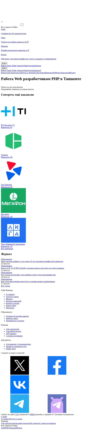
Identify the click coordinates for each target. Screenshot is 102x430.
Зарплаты (65, 73)
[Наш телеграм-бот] (57, 412)
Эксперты (40, 73)
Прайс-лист (11, 349)
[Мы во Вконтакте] (19, 393)
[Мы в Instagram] (57, 393)
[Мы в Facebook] (57, 374)
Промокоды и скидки (15, 321)
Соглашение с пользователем (18, 344)
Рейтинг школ (12, 318)
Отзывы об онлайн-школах (17, 316)
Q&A (7, 428)
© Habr (4, 417)
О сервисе (10, 294)
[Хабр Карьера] (10, 25)
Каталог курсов (12, 303)
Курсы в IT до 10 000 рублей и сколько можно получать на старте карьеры (32, 268)
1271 (17, 414)
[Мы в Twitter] (19, 374)
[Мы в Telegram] (19, 412)
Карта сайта (11, 306)
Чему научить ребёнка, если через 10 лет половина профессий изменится (32, 261)
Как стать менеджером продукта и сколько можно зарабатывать (28, 281)
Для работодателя (13, 331)
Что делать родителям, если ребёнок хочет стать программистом (28, 275)
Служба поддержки (14, 336)
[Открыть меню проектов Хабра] (2, 21)
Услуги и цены (12, 297)
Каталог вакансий (13, 301)
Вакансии (5, 73)
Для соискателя (12, 329)
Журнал (72, 73)
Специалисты (15, 73)
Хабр (3, 428)
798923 (32, 414)
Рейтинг (57, 73)
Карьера (13, 428)
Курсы (19, 428)
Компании (49, 73)
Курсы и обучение (28, 73)
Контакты (10, 308)
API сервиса (11, 334)
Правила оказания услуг (16, 346)
